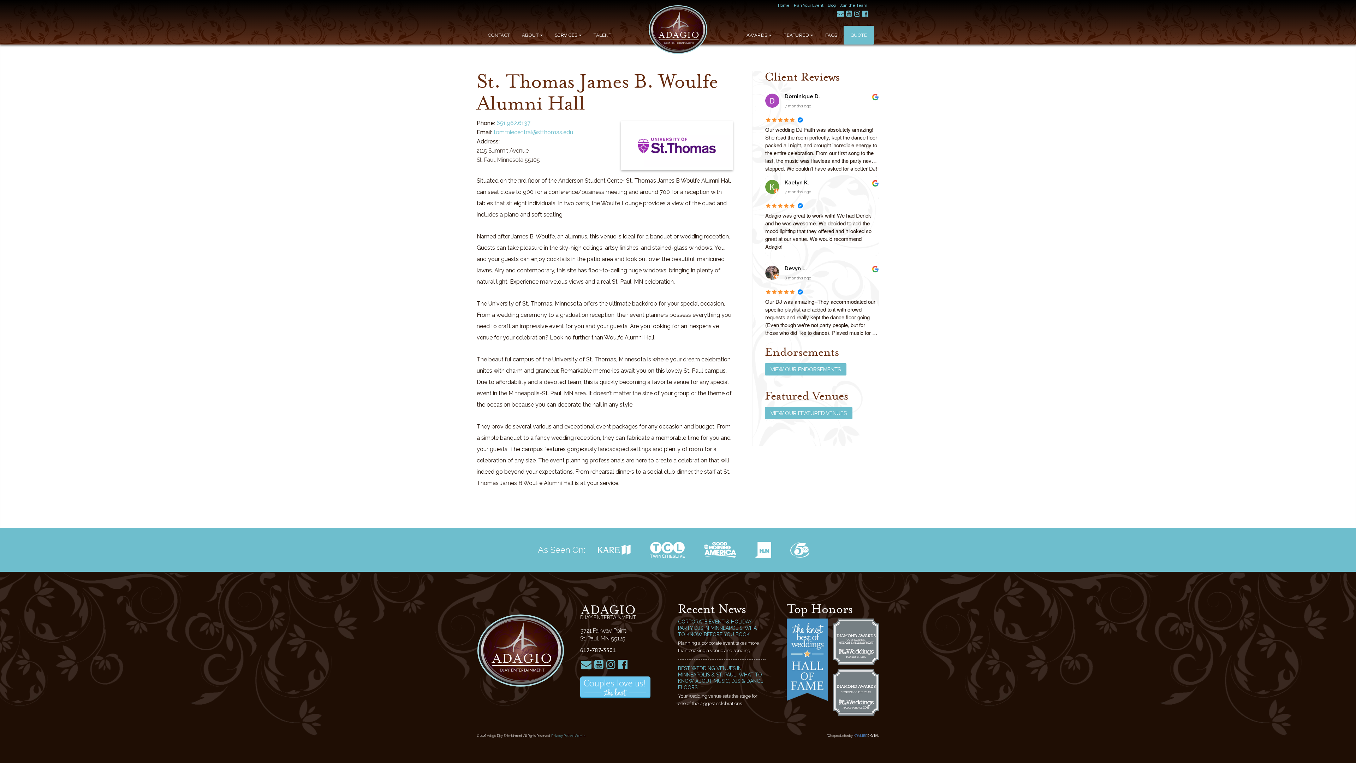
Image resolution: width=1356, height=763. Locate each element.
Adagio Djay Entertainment (678, 29)
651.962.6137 (513, 123)
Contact (499, 35)
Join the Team (853, 5)
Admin (580, 736)
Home (784, 5)
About (530, 35)
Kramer (866, 736)
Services (566, 35)
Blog (832, 5)
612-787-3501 (598, 649)
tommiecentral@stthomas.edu (533, 132)
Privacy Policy (562, 736)
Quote (859, 35)
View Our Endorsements (806, 369)
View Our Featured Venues (809, 413)
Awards (757, 35)
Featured (796, 35)
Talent (602, 35)
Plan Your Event (808, 5)
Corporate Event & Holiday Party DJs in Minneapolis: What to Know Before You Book (719, 628)
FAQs (831, 35)
